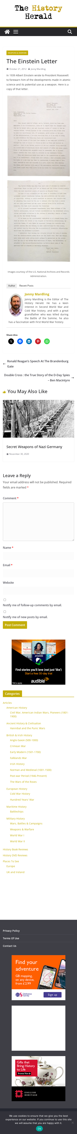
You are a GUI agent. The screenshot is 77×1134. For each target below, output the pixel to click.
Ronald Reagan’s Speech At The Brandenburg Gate (37, 363)
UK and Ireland (15, 872)
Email (8, 565)
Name (8, 548)
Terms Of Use (11, 938)
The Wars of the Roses (23, 781)
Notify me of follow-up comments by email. (32, 605)
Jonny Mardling (38, 69)
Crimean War (18, 746)
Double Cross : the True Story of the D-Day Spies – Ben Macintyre (37, 377)
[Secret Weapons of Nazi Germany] (38, 402)
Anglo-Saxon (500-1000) (24, 740)
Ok (39, 1128)
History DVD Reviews (15, 855)
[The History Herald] (7, 31)
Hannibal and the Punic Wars (27, 728)
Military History (15, 818)
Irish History (17, 764)
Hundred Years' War (22, 799)
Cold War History (20, 793)
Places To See (11, 861)
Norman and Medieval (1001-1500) (30, 770)
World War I (17, 835)
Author (11, 285)
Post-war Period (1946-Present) (28, 776)
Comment (11, 498)
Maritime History (16, 806)
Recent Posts (26, 285)
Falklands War (18, 758)
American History (16, 707)
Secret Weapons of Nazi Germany (34, 446)
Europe (10, 866)
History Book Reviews (15, 849)
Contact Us (9, 946)
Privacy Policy (11, 930)
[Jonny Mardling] (16, 296)
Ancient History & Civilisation (23, 723)
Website (8, 583)
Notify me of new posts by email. (25, 617)
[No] (72, 1122)
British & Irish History (19, 735)
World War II (17, 841)
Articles (7, 702)
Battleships (16, 811)
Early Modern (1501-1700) (25, 752)
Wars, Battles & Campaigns (26, 823)
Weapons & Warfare (17, 53)
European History (16, 789)
